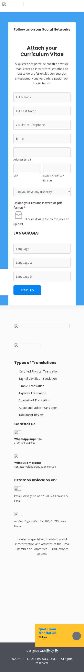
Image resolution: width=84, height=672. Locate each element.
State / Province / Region (53, 178)
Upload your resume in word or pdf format (37, 205)
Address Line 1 (22, 159)
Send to (27, 290)
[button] (63, 6)
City (15, 175)
